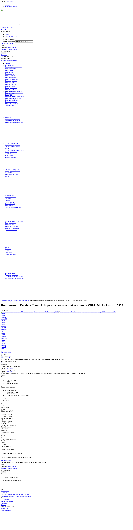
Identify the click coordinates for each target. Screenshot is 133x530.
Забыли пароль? (11, 47)
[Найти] (19, 24)
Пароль (3, 47)
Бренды (7, 5)
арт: (2, 310)
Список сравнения (11, 36)
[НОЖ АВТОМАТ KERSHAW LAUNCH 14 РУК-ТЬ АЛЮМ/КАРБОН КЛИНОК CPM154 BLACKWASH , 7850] (30, 312)
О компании (5, 491)
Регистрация (9, 43)
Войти (3, 43)
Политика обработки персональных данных (15, 494)
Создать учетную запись (9, 49)
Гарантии (4, 503)
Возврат (3, 505)
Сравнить (4, 363)
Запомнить (6, 51)
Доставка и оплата (11, 6)
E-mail (3, 45)
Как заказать (5, 499)
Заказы (7, 34)
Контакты (4, 492)
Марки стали (5, 508)
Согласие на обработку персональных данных (16, 496)
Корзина (3, 60)
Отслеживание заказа (8, 41)
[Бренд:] (5, 358)
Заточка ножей (6, 510)
